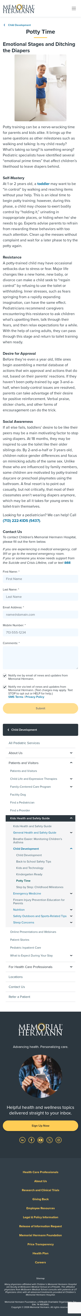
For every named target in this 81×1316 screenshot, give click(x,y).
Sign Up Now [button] (40, 1126)
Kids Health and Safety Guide (32, 826)
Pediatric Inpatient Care (25, 948)
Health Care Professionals (40, 1172)
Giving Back (40, 1199)
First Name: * (11, 571)
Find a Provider (20, 810)
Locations (16, 977)
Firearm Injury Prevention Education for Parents (39, 901)
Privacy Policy (34, 697)
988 (67, 563)
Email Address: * (13, 607)
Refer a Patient (19, 997)
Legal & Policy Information (40, 1217)
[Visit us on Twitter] (50, 1140)
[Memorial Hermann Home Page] (18, 8)
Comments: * (11, 643)
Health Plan (40, 1253)
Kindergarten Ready (29, 874)
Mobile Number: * (14, 625)
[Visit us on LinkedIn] (22, 1140)
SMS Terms (15, 697)
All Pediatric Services (24, 743)
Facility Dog (18, 795)
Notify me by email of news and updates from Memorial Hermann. (38, 677)
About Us (40, 1181)
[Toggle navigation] (74, 8)
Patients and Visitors (23, 771)
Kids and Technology (30, 868)
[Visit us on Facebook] (31, 1140)
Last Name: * (11, 589)
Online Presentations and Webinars (33, 932)
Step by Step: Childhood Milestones (39, 887)
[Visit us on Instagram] (59, 1140)
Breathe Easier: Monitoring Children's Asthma (37, 840)
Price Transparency (41, 1244)
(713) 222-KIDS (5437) (21, 521)
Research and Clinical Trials (40, 1190)
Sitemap (40, 1278)
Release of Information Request (40, 1226)
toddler (43, 184)
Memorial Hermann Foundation (40, 1235)
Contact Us (17, 987)
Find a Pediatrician (22, 802)
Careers (40, 1262)
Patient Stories (19, 940)
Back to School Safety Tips (33, 861)
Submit (40, 708)
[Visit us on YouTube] (40, 1140)
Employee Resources (40, 1208)
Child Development (19, 25)
